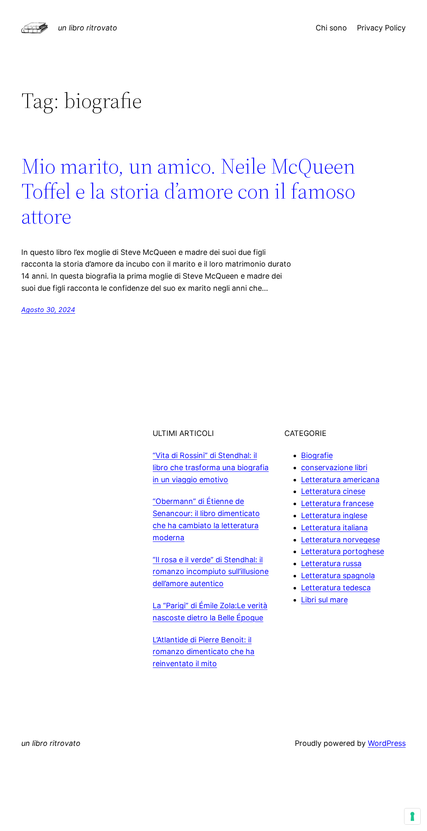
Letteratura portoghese (342, 551)
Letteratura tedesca (336, 587)
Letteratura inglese (334, 515)
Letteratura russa (331, 563)
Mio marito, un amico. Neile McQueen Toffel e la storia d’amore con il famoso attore (188, 191)
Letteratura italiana (334, 527)
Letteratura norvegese (340, 539)
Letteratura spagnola (338, 575)
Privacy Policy (381, 27)
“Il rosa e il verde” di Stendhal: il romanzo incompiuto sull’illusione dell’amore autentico (211, 571)
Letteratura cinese (333, 491)
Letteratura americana (340, 479)
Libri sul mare (324, 599)
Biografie (317, 455)
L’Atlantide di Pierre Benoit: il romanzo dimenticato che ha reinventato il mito (203, 651)
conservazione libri (334, 467)
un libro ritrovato (87, 27)
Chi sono (331, 27)
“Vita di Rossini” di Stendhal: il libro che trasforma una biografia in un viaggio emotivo (211, 467)
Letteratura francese (337, 503)
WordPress (387, 743)
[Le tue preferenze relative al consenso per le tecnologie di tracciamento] (412, 816)
